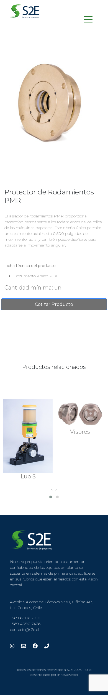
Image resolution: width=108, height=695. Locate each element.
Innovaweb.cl (67, 675)
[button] (50, 497)
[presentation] (52, 489)
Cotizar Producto (54, 304)
